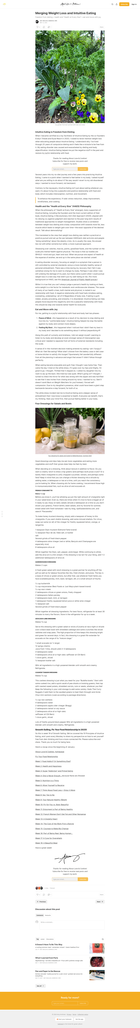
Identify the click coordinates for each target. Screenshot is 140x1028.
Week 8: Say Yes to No (44, 795)
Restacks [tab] (48, 915)
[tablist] (43, 915)
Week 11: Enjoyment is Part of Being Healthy (54, 809)
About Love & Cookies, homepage (49, 752)
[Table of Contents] (2, 514)
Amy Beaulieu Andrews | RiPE (48, 20)
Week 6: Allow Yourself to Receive (49, 785)
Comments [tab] (39, 915)
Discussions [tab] (50, 939)
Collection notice (83, 1014)
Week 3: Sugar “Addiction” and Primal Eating (54, 771)
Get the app (79, 1019)
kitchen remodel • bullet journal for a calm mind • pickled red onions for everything (59, 975)
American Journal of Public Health (76, 279)
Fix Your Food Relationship (46, 757)
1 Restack (52, 888)
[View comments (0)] (44, 27)
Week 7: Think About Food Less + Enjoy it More (55, 790)
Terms (74, 1014)
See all (39, 986)
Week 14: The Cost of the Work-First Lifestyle (54, 824)
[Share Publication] (116, 4)
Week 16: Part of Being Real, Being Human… (54, 833)
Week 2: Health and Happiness (48, 766)
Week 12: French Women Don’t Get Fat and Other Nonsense (60, 814)
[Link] (32, 131)
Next (98, 902)
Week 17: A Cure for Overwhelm (48, 838)
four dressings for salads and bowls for (60, 456)
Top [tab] (37, 939)
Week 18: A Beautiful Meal (46, 843)
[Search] (112, 4)
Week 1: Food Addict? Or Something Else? (53, 761)
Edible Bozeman (77, 456)
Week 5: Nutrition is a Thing (47, 781)
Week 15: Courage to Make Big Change (51, 829)
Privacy (69, 1014)
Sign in (134, 4)
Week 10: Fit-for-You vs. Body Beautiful (52, 805)
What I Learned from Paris (46, 958)
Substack (60, 1024)
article (94, 279)
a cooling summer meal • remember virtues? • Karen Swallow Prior (57, 947)
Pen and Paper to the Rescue (47, 971)
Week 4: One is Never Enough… (48, 776)
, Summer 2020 (87, 456)
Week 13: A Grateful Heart (46, 819)
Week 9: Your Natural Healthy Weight (51, 800)
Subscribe (124, 4)
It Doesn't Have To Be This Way (48, 944)
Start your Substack (65, 1019)
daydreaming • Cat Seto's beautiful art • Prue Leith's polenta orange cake (59, 960)
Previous (43, 902)
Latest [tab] (42, 939)
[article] (70, 948)
